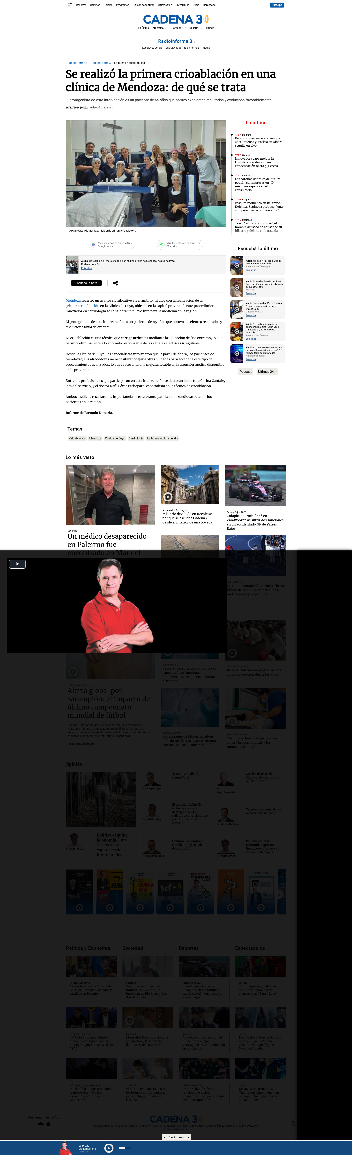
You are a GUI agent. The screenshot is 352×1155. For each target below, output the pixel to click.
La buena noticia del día (162, 438)
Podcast (246, 372)
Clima (196, 5)
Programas (122, 5)
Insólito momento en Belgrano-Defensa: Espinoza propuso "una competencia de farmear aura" (259, 206)
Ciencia (246, 155)
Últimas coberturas (143, 5)
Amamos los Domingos (174, 510)
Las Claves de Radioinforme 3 (182, 47)
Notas (206, 47)
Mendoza (73, 300)
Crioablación (77, 438)
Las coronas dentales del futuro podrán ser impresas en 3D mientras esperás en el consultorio (257, 184)
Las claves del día (152, 47)
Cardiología (136, 438)
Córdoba (177, 28)
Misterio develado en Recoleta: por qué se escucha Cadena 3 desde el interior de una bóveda (187, 518)
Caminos (95, 5)
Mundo (210, 28)
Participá (277, 5)
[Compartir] (115, 283)
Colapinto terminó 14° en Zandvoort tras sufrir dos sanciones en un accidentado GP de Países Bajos (255, 522)
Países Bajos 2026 (236, 512)
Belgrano (246, 134)
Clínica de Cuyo (115, 438)
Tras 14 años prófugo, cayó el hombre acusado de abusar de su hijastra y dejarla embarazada (258, 226)
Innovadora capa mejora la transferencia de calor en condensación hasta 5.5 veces (256, 162)
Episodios (86, 268)
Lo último (257, 122)
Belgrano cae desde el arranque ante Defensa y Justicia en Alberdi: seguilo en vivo (260, 141)
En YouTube (182, 5)
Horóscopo (209, 5)
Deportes (81, 5)
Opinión (108, 5)
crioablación (89, 306)
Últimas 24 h (165, 5)
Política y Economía (252, 240)
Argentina (158, 28)
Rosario (193, 28)
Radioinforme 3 (176, 41)
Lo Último (143, 28)
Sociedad (247, 220)
